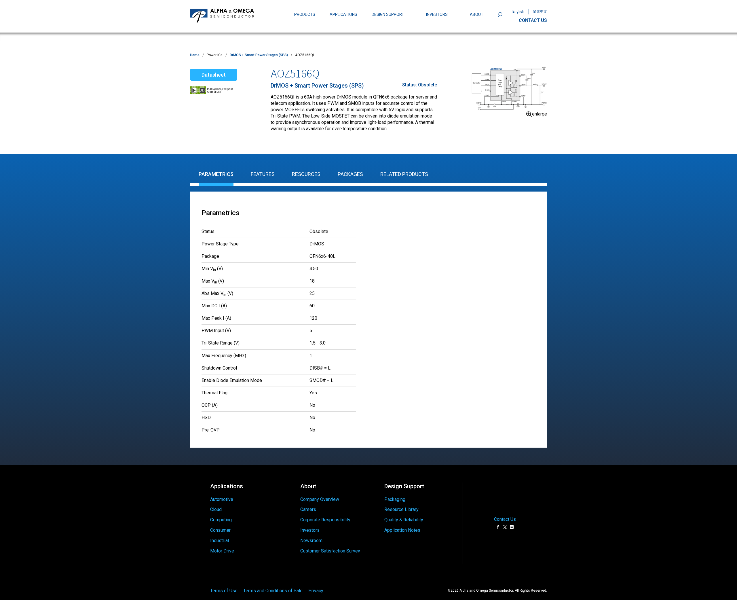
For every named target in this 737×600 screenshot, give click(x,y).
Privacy (315, 590)
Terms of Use (224, 590)
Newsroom (311, 540)
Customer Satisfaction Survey (330, 551)
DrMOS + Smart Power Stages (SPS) (259, 55)
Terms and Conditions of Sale (273, 590)
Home (195, 55)
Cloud (216, 509)
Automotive (221, 499)
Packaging (394, 499)
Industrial (219, 540)
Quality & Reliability (403, 520)
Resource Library (401, 509)
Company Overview (319, 499)
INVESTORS (437, 14)
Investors (310, 530)
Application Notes (402, 530)
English (518, 12)
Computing (221, 520)
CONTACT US (533, 20)
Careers (308, 509)
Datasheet (214, 75)
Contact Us (505, 519)
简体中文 (540, 12)
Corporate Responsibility (325, 520)
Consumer (220, 530)
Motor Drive (222, 551)
